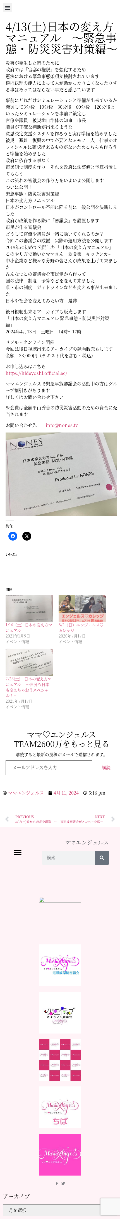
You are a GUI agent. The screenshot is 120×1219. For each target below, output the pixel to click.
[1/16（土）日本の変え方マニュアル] (29, 608)
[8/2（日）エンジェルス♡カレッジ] (82, 608)
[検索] (102, 858)
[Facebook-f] (57, 1183)
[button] (7, 7)
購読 (106, 767)
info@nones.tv (62, 425)
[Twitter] (63, 1183)
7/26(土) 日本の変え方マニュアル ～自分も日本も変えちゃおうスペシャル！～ (29, 687)
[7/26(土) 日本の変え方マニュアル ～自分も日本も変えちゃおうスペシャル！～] (29, 662)
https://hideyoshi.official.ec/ (36, 373)
